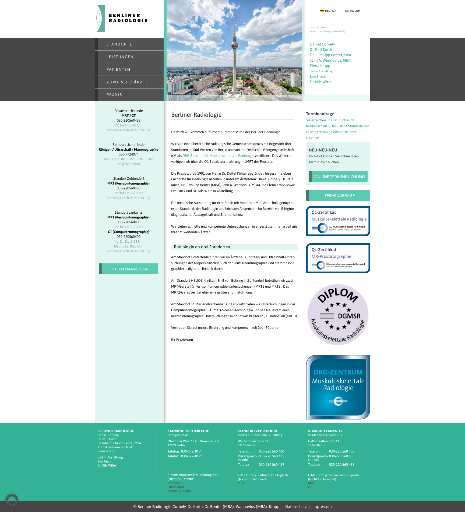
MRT (241, 483)
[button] (12, 500)
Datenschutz (296, 506)
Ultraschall (176, 487)
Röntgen (174, 483)
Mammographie (179, 491)
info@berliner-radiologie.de (198, 475)
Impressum (322, 506)
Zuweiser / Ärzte (127, 82)
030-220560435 (128, 120)
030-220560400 (128, 188)
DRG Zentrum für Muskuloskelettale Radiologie (218, 156)
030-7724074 (129, 154)
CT (310, 487)
